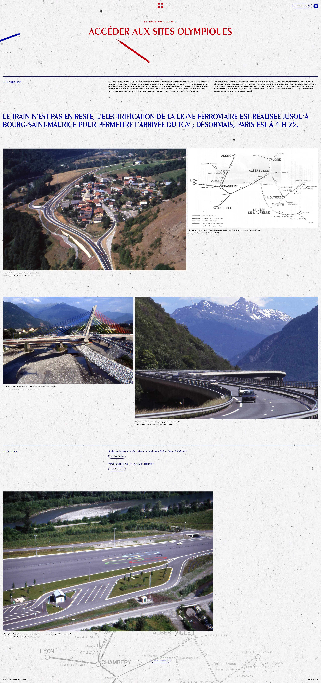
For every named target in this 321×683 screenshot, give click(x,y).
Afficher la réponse (118, 456)
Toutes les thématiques (300, 6)
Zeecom (316, 679)
